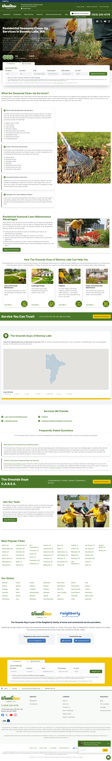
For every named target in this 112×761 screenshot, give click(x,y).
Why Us (65, 700)
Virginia (87, 589)
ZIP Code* (78, 70)
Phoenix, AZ (75, 548)
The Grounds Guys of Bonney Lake (14, 464)
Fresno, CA (33, 554)
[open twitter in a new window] (101, 22)
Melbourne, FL (47, 565)
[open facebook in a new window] (97, 22)
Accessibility (53, 748)
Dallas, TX (19, 561)
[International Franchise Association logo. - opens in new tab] (4, 721)
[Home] (2, 688)
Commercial (17, 14)
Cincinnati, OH (20, 548)
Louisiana (33, 589)
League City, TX (48, 555)
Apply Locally (80, 6)
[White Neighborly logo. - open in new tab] (5, 1)
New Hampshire (48, 599)
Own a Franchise (104, 6)
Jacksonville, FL (48, 548)
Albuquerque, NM (7, 548)
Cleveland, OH (20, 552)
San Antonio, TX (90, 545)
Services (33, 696)
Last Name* (22, 70)
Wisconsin (88, 599)
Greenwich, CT (34, 563)
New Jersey (61, 582)
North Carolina (61, 592)
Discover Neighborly (37, 641)
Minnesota (33, 599)
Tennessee (74, 595)
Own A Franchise (68, 710)
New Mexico (61, 586)
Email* (35, 70)
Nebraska (46, 592)
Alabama (4, 582)
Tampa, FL (88, 561)
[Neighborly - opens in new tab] (8, 720)
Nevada (45, 595)
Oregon (73, 582)
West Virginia (89, 595)
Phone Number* (51, 70)
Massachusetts (34, 592)
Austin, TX (5, 555)
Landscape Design (37, 286)
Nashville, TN (61, 558)
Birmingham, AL (7, 561)
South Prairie (50, 394)
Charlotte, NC (6, 565)
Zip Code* (76, 668)
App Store (67, 641)
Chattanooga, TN (21, 545)
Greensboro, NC (35, 560)
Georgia (18, 586)
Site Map (103, 707)
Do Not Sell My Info (64, 748)
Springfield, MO (90, 558)
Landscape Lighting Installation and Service (56, 421)
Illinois (18, 592)
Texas (73, 599)
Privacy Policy (34, 80)
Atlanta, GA (5, 552)
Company (66, 696)
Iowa (17, 599)
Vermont (87, 586)
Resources (104, 696)
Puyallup (38, 394)
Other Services (28, 14)
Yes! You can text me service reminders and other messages (28, 675)
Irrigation (62, 286)
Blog (66, 14)
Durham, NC (19, 565)
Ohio (58, 595)
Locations (14, 688)
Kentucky (32, 586)
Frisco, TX (33, 557)
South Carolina (75, 589)
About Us (40, 14)
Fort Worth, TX (34, 550)
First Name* (8, 70)
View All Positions (9, 520)
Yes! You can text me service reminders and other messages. (24, 77)
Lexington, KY (47, 558)
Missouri (46, 586)
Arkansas (5, 589)
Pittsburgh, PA (75, 552)
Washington (88, 592)
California (5, 592)
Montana (46, 589)
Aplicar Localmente (92, 6)
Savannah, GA (89, 552)
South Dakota (75, 592)
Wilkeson (70, 394)
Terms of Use (33, 748)
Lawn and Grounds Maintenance (16, 417)
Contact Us (66, 707)
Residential (6, 14)
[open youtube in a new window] (105, 22)
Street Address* (65, 70)
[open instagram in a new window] (109, 22)
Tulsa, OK (88, 565)
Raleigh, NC (74, 555)
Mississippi (46, 582)
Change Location (26, 8)
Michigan (32, 595)
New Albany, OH (62, 561)
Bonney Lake (8, 394)
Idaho (17, 589)
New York (60, 589)
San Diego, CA (89, 548)
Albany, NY (5, 545)
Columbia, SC (20, 555)
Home (5, 688)
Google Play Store (83, 641)
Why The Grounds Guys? (54, 14)
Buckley (17, 394)
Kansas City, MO (48, 552)
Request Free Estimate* (81, 13)
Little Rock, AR (48, 561)
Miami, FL (60, 548)
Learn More (8, 305)
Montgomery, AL (62, 552)
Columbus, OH (20, 558)
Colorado (5, 595)
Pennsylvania (75, 586)
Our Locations (104, 704)
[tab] (11, 63)
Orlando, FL (74, 545)
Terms (27, 80)
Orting (27, 394)
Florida (18, 582)
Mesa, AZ (60, 545)
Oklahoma (60, 599)
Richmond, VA (75, 558)
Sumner (59, 394)
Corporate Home (105, 710)
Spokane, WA (89, 555)
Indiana (18, 595)
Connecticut (6, 599)
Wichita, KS (102, 550)
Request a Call (96, 671)
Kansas (32, 582)
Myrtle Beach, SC (62, 555)
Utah (86, 582)
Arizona (4, 586)
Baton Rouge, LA (7, 558)
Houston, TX (47, 545)
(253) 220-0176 (101, 14)
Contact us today (55, 467)
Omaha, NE (60, 565)
